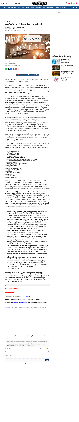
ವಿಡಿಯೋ (57, 8)
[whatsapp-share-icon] (6, 70)
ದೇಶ (9, 8)
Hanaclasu (44, 336)
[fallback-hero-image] (56, 61)
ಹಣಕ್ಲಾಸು (37, 336)
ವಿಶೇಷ (44, 8)
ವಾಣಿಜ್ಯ (27, 8)
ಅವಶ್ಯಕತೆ (31, 336)
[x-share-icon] (9, 70)
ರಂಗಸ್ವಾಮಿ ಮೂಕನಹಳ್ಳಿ (10, 63)
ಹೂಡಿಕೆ (14, 336)
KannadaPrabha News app (20, 303)
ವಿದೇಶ (23, 8)
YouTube (23, 299)
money (20, 336)
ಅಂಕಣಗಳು (38, 8)
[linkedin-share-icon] (14, 70)
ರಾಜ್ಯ (5, 8)
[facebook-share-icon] (11, 70)
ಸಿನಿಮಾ (32, 8)
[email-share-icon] (16, 70)
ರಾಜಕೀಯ (13, 8)
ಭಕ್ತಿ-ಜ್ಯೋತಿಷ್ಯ (63, 8)
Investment (8, 336)
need (25, 336)
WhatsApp (27, 296)
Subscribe (17, 3)
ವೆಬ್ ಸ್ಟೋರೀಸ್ (50, 8)
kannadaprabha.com (12, 343)
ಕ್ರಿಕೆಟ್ (18, 8)
